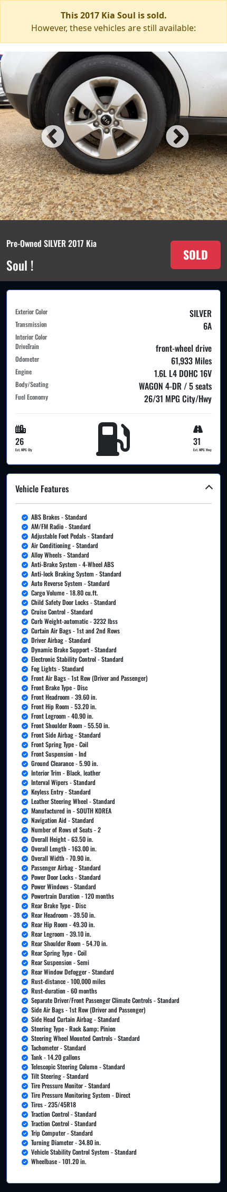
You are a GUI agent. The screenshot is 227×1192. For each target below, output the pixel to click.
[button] (113, 828)
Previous (51, 135)
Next (175, 135)
